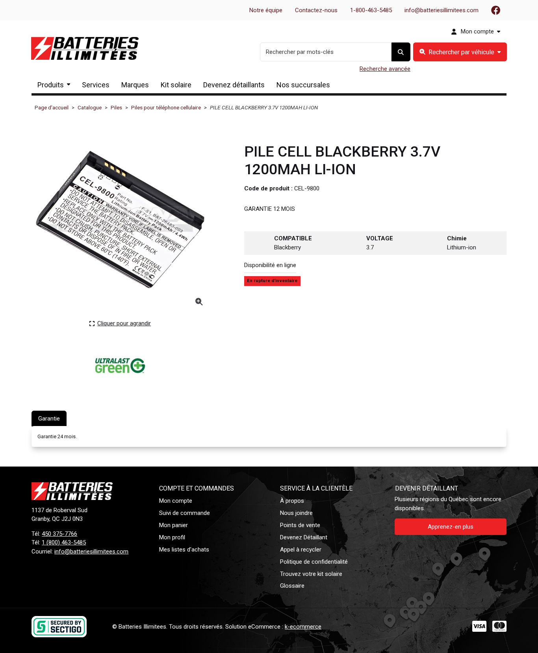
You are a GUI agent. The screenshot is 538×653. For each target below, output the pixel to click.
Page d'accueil (52, 107)
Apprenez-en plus (450, 526)
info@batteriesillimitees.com (441, 10)
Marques (135, 85)
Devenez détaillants (234, 85)
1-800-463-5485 (371, 10)
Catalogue (90, 107)
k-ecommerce (303, 626)
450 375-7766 (59, 533)
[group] (459, 52)
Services (95, 85)
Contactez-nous (316, 10)
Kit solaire (176, 85)
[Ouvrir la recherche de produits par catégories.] (459, 52)
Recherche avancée (385, 68)
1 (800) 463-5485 (64, 542)
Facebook (496, 10)
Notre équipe (265, 10)
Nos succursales (303, 85)
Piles (116, 107)
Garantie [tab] (49, 418)
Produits (50, 85)
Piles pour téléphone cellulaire (166, 107)
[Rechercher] (400, 52)
